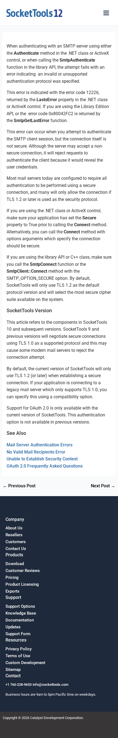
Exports (12, 591)
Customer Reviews (22, 570)
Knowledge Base (20, 613)
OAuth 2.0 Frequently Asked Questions (45, 466)
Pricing (12, 577)
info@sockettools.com (50, 684)
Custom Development (25, 662)
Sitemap (13, 669)
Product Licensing (22, 584)
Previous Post (19, 486)
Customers (15, 541)
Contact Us (15, 548)
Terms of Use (17, 655)
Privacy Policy (18, 648)
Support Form (17, 633)
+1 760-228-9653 (18, 684)
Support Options (20, 606)
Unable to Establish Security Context (42, 459)
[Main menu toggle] (106, 13)
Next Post (103, 486)
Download (14, 563)
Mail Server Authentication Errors (39, 445)
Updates (13, 626)
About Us (14, 528)
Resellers (14, 534)
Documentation (19, 620)
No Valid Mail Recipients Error (36, 452)
